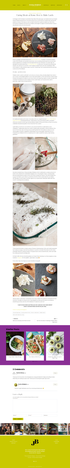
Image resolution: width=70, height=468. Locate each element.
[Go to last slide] (8, 346)
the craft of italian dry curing (18, 314)
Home (14, 5)
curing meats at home (26, 312)
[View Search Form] (65, 5)
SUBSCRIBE (56, 441)
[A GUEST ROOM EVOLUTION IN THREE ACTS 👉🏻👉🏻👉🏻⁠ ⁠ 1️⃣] (52, 429)
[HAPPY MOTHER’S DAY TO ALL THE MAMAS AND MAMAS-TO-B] (29, 429)
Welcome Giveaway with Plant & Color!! (21, 319)
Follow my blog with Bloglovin (20, 309)
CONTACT (13, 443)
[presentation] (15, 343)
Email (30, 415)
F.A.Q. (56, 440)
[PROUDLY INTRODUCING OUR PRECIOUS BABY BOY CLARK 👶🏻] (6, 429)
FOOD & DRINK (32, 13)
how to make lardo (35, 312)
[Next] (62, 346)
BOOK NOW (59, 5)
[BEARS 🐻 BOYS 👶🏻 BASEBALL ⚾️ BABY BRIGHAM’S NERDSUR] (17, 429)
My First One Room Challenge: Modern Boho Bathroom (47, 320)
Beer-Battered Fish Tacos (35, 356)
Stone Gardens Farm (36, 59)
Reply (55, 373)
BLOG (56, 443)
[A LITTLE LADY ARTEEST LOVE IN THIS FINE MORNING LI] (64, 429)
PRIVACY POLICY (13, 441)
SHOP (13, 440)
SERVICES (53, 5)
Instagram (19, 257)
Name (15, 415)
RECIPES (39, 13)
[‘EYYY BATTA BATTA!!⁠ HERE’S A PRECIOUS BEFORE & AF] (41, 429)
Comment (15, 398)
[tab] (34, 361)
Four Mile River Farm (32, 64)
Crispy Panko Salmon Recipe (15, 356)
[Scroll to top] (67, 466)
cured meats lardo (16, 312)
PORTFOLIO (46, 5)
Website (46, 415)
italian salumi (42, 312)
